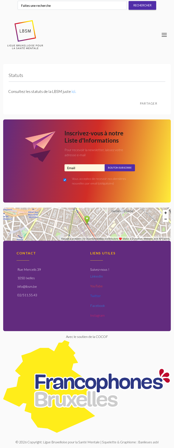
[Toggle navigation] (164, 35)
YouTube (96, 286)
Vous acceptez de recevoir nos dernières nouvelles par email (99, 181)
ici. (74, 91)
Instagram (97, 315)
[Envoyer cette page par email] (165, 103)
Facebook (97, 305)
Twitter (95, 296)
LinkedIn (96, 276)
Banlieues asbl (148, 442)
